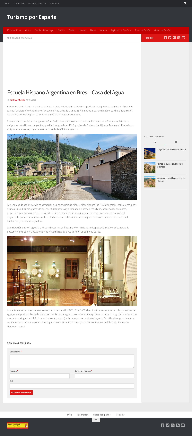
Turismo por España (32, 17)
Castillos (61, 30)
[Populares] (175, 142)
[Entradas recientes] (154, 142)
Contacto (54, 3)
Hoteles (82, 30)
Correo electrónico (83, 371)
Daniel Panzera (18, 100)
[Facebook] (165, 37)
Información (18, 3)
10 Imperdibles (14, 30)
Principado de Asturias (19, 38)
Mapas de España (36, 3)
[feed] (178, 37)
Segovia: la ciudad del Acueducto (171, 149)
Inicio (7, 3)
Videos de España (162, 30)
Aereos (28, 30)
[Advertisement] (72, 67)
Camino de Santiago (44, 30)
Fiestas (72, 30)
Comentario (16, 351)
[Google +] (174, 37)
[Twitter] (169, 37)
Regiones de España (120, 30)
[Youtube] (183, 37)
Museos (103, 30)
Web (11, 381)
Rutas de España (142, 30)
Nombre (14, 371)
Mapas (93, 30)
